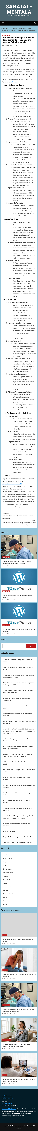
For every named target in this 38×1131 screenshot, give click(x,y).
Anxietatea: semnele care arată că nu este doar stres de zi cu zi (18, 668)
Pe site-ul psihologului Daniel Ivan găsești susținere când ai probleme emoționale (18, 740)
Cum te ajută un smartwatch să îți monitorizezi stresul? (16, 707)
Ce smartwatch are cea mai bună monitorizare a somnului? (17, 714)
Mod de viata (6, 879)
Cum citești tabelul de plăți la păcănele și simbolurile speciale (18, 771)
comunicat (6, 45)
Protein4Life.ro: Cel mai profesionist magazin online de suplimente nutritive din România (18, 817)
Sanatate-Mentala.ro (9, 1109)
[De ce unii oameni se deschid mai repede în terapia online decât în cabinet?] (19, 1065)
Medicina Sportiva (7, 1098)
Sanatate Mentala (19, 9)
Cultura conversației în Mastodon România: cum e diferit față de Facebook (17, 747)
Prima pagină (5, 28)
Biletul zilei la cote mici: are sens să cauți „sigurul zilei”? (17, 794)
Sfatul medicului (7, 894)
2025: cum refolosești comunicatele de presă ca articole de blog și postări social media (17, 755)
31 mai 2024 (14, 45)
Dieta (4, 862)
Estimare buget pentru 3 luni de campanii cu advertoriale (16, 824)
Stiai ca (4, 897)
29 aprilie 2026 (11, 633)
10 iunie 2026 (13, 1083)
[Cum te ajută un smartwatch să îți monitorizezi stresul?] (19, 581)
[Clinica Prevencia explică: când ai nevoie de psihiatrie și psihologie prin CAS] (19, 1030)
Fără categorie (7, 869)
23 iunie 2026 (11, 565)
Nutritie (5, 883)
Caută (3, 640)
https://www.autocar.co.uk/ (12, 484)
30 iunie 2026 (13, 943)
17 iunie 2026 (13, 1048)
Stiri (3, 901)
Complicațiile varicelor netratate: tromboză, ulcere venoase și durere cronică (18, 676)
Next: (19, 523)
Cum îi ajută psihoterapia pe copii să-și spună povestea (16, 801)
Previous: (17, 516)
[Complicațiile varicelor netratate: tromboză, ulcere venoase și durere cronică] (19, 547)
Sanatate (5, 890)
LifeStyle (5, 876)
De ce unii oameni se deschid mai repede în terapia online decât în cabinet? (17, 691)
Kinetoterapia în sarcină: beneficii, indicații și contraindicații (16, 699)
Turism (4, 904)
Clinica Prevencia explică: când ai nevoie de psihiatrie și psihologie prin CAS (18, 684)
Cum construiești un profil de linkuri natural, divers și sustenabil (18, 786)
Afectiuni (5, 855)
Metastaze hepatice (8, 831)
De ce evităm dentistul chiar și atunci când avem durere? (17, 661)
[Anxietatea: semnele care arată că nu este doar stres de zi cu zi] (19, 960)
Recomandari (6, 35)
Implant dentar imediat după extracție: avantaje (17, 842)
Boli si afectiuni (7, 858)
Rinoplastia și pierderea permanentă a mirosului (17, 837)
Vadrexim (13, 82)
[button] (3, 23)
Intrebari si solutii (7, 872)
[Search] (35, 22)
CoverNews (27, 1126)
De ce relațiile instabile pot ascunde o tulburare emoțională (17, 809)
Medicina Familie (7, 1096)
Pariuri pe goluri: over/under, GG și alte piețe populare (16, 778)
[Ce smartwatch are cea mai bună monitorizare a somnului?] (19, 615)
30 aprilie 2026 (11, 599)
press (5, 565)
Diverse (4, 865)
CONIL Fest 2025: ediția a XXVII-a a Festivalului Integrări (16, 763)
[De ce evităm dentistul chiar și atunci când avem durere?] (19, 925)
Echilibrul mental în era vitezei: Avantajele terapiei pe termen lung (19, 722)
